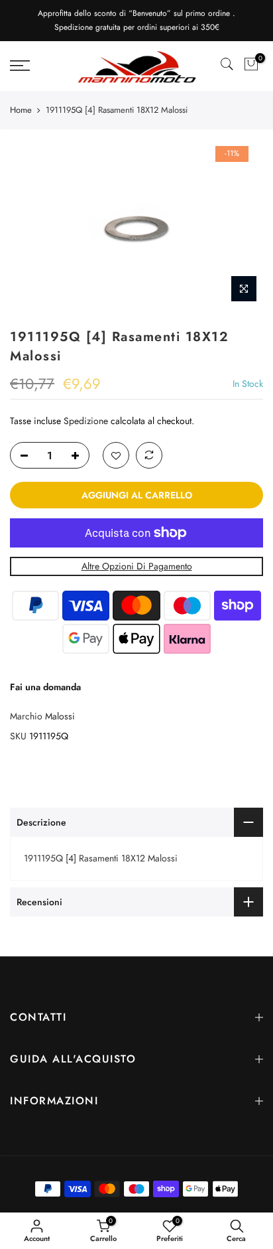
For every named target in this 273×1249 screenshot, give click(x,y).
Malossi (60, 716)
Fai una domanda (45, 687)
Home (21, 110)
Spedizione (86, 420)
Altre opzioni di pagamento (137, 566)
